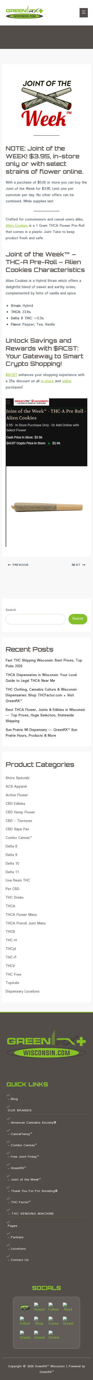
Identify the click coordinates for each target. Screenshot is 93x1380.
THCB (10, 932)
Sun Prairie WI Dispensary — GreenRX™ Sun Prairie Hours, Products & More (41, 732)
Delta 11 (12, 872)
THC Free (13, 974)
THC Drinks (15, 897)
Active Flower (17, 795)
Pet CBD (12, 889)
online (66, 381)
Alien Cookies (17, 226)
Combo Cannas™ (19, 838)
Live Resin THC (18, 880)
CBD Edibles (15, 804)
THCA (10, 906)
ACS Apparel (16, 786)
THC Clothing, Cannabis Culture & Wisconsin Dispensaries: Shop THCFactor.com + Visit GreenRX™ (41, 695)
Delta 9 (11, 855)
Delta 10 (12, 863)
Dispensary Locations (23, 991)
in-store (47, 381)
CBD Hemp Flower (20, 812)
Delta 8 (11, 846)
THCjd (11, 949)
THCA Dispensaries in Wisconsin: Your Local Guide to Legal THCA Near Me (41, 678)
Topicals (12, 983)
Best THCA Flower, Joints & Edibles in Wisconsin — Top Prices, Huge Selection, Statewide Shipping (45, 715)
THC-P (11, 957)
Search (11, 610)
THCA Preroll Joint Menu (26, 923)
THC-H (11, 940)
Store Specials (17, 778)
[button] (84, 12)
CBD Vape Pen (17, 829)
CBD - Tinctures (19, 821)
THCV (10, 966)
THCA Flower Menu (21, 915)
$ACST (11, 375)
